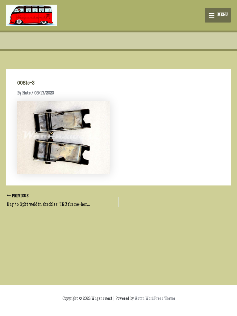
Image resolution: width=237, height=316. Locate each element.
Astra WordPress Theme (155, 299)
